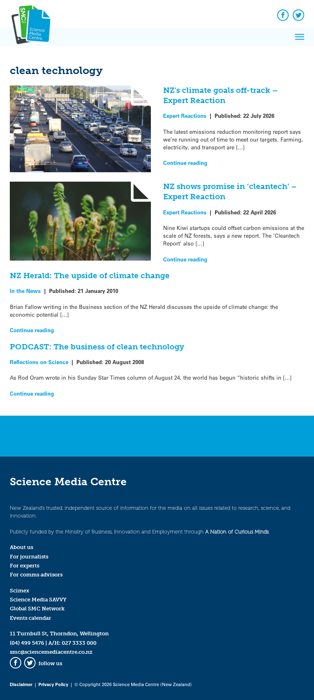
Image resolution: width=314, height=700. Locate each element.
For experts (24, 566)
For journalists (29, 557)
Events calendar (30, 618)
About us (21, 547)
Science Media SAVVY (38, 599)
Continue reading (185, 162)
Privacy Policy (53, 684)
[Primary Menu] (299, 37)
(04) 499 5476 (27, 643)
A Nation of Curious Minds (237, 532)
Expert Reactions (184, 115)
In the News (25, 290)
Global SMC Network (37, 608)
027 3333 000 (79, 643)
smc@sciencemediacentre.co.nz (51, 652)
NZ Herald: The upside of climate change (90, 275)
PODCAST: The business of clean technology (97, 346)
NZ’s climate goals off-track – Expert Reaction (220, 95)
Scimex (19, 590)
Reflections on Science (39, 361)
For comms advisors (36, 575)
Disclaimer (21, 684)
